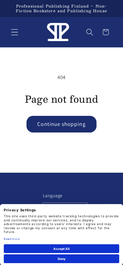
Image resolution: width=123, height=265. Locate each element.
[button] (15, 32)
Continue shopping (61, 123)
